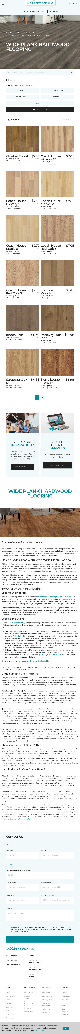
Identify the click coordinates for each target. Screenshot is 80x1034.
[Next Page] (48, 397)
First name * (10, 850)
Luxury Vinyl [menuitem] (10, 996)
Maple (21, 645)
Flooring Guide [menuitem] (47, 1000)
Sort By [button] (66, 120)
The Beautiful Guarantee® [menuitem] (47, 1004)
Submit (40, 939)
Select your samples (55, 465)
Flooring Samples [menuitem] (27, 997)
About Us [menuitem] (63, 992)
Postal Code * (10, 895)
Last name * (45, 850)
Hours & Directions (13, 964)
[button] (69, 4)
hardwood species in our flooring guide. (33, 661)
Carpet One (10, 33)
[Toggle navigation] (3, 4)
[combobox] (38, 72)
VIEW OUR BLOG (20, 467)
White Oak (17, 636)
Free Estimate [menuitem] (11, 1014)
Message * (9, 908)
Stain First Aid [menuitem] (47, 996)
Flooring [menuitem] (9, 992)
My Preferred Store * (48, 895)
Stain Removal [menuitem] (47, 992)
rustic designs (25, 577)
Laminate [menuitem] (9, 1007)
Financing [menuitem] (9, 1018)
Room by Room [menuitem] (65, 996)
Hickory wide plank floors (51, 655)
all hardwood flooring (16, 623)
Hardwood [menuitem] (9, 1000)
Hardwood (30, 33)
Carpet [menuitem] (8, 1003)
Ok (66, 1028)
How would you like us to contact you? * (19, 870)
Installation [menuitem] (46, 1013)
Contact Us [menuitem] (64, 1005)
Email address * (46, 882)
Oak (10, 631)
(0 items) (76, 3)
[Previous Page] (32, 397)
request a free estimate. (21, 819)
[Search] (72, 72)
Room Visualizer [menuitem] (30, 992)
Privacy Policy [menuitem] (65, 1015)
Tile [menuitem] (7, 1011)
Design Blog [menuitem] (28, 1012)
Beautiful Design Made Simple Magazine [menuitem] (29, 1005)
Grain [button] (38, 103)
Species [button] (56, 97)
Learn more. (39, 1030)
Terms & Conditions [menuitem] (64, 1010)
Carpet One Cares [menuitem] (64, 1001)
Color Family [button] (21, 97)
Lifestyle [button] (56, 91)
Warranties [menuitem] (46, 1009)
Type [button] (21, 91)
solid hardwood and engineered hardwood (54, 597)
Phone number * (11, 882)
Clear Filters (31, 85)
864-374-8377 (53, 11)
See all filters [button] (38, 109)
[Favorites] (73, 4)
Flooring (20, 33)
